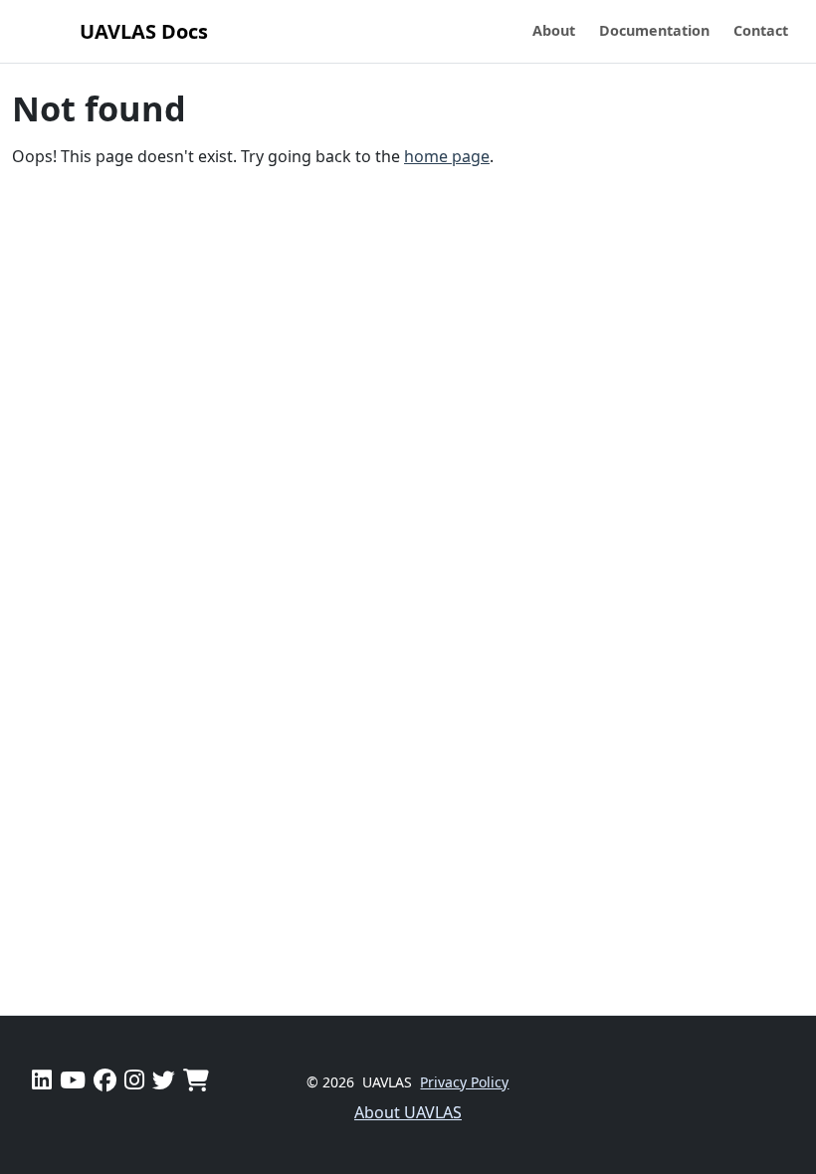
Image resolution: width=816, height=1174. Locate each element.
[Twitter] (163, 1080)
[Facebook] (105, 1080)
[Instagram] (134, 1080)
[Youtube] (73, 1080)
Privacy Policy (464, 1082)
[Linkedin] (42, 1080)
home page (447, 156)
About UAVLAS (408, 1112)
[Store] (196, 1080)
